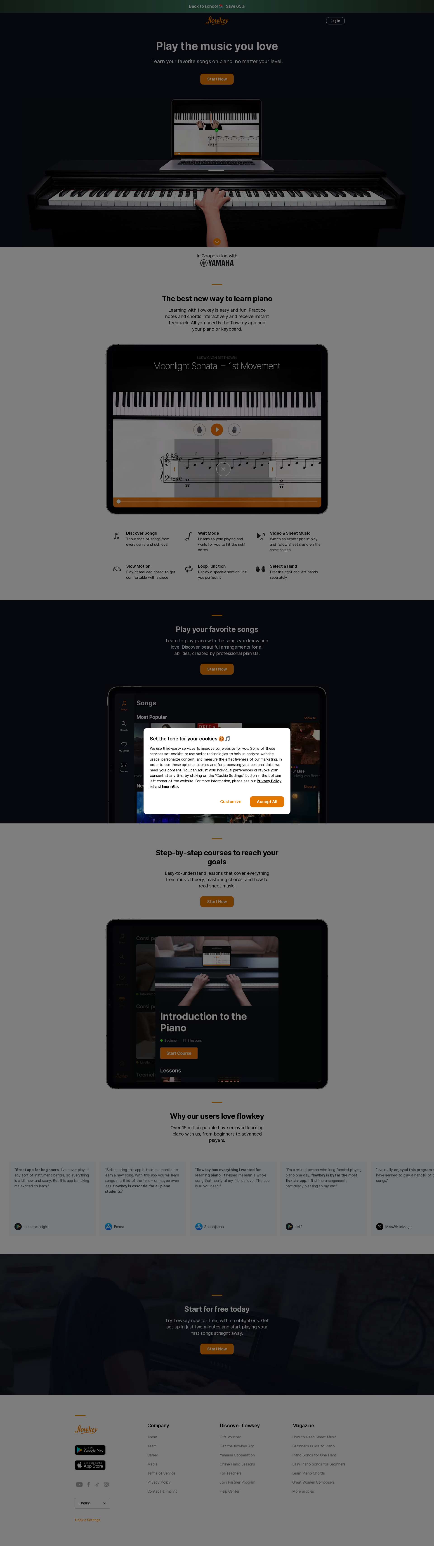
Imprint (168, 786)
